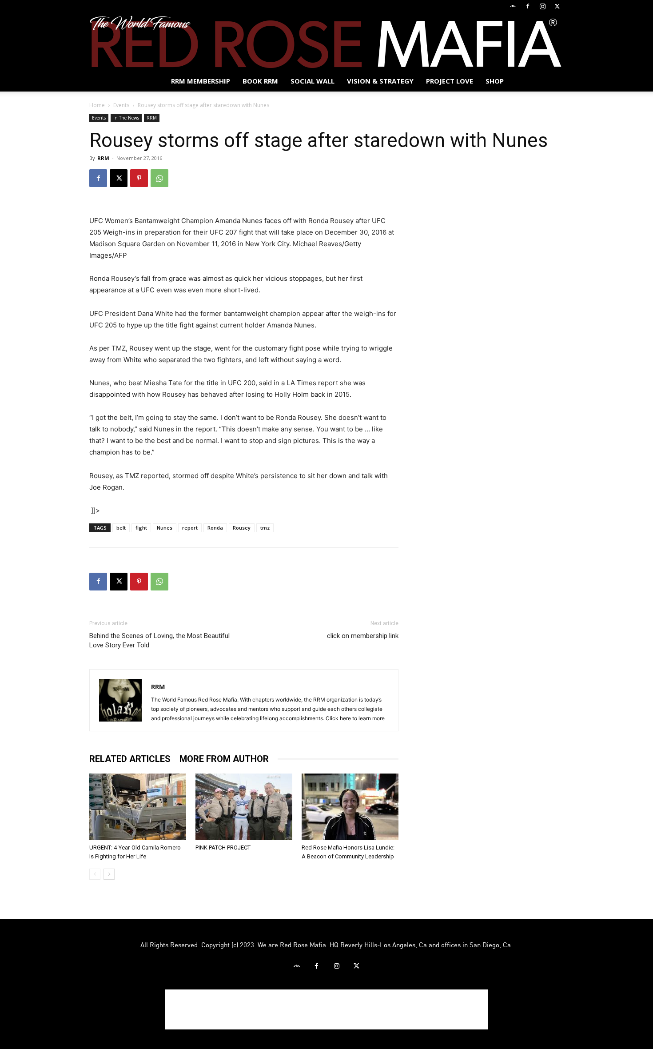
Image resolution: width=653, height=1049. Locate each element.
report (190, 527)
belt (121, 527)
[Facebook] (527, 6)
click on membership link (362, 636)
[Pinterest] (139, 178)
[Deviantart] (513, 6)
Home (97, 105)
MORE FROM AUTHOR (224, 759)
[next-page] (109, 874)
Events (121, 105)
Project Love (449, 80)
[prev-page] (94, 874)
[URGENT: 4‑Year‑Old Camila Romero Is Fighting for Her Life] (137, 807)
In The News (126, 118)
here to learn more (362, 718)
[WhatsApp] (159, 178)
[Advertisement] (326, 1009)
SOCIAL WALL (312, 80)
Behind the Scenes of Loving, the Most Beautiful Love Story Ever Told (159, 640)
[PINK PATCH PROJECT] (243, 807)
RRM (152, 118)
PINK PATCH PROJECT (223, 847)
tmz (265, 527)
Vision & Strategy (380, 80)
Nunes (164, 527)
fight (141, 527)
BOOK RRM (260, 80)
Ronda (215, 527)
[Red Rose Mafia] (326, 42)
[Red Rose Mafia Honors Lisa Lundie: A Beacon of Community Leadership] (350, 807)
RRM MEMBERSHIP (200, 80)
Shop (495, 80)
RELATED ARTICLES (130, 759)
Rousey (242, 527)
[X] (557, 6)
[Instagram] (542, 6)
